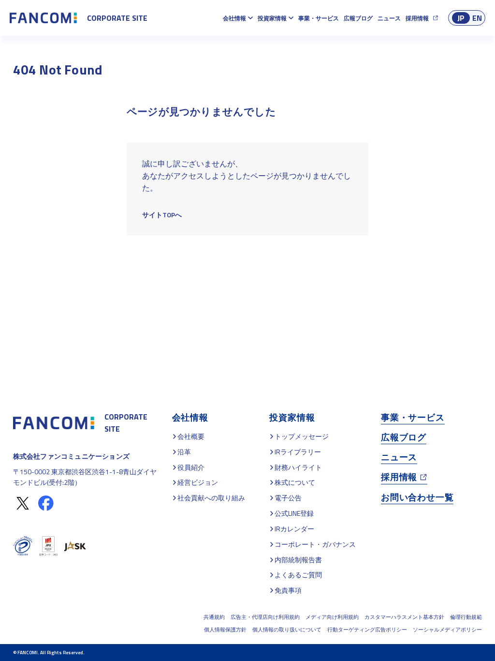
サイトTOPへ (162, 215)
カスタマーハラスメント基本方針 (404, 617)
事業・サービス (318, 18)
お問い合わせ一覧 (417, 497)
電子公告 (288, 498)
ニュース (389, 18)
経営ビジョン (197, 482)
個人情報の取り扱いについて (286, 629)
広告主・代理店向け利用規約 (265, 617)
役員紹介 (190, 467)
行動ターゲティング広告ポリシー (367, 629)
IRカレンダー (294, 529)
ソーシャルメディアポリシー (447, 629)
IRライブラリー (298, 452)
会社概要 (190, 436)
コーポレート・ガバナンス (315, 544)
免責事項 (288, 590)
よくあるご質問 (298, 575)
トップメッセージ (302, 436)
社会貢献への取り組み (211, 498)
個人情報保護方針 (225, 629)
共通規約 (214, 617)
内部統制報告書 (298, 560)
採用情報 (417, 18)
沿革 (184, 452)
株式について (295, 482)
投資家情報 (272, 18)
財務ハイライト (298, 467)
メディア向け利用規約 (332, 617)
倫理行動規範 (466, 617)
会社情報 (234, 18)
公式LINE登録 (294, 513)
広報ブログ (358, 18)
